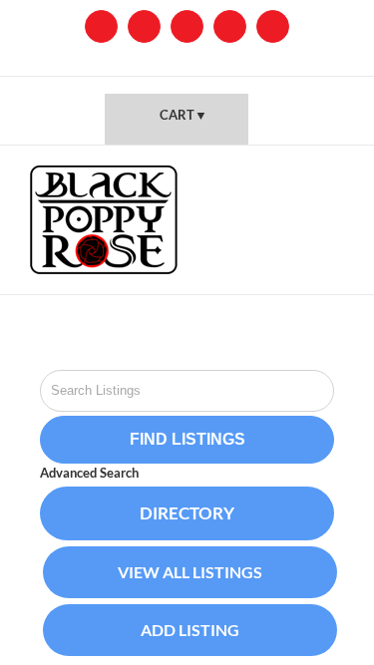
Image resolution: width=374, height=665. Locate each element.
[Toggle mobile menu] (336, 176)
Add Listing (190, 629)
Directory (187, 512)
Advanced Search (89, 473)
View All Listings (190, 571)
